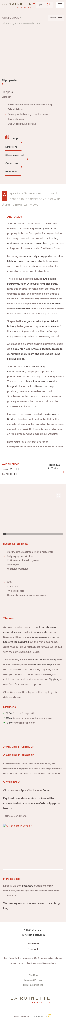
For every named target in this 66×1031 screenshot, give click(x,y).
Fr (40, 4)
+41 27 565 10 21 (33, 930)
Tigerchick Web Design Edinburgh (41, 1016)
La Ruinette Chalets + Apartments (18, 6)
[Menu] (60, 5)
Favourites (48, 4)
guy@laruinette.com (33, 935)
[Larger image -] (33, 47)
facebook (33, 949)
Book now (56, 17)
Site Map (33, 975)
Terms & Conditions (15, 816)
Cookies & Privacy (33, 980)
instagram (33, 943)
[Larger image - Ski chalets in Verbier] (33, 843)
